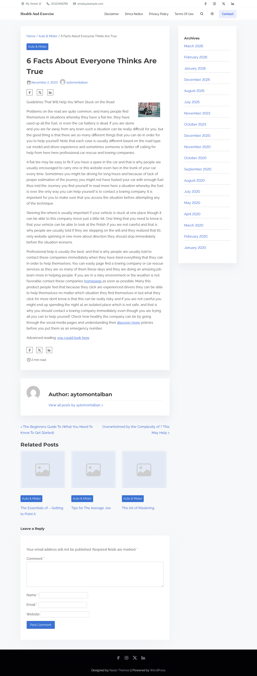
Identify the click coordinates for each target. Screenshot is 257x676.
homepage (93, 281)
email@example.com (90, 3)
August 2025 (194, 91)
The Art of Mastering (138, 508)
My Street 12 (33, 3)
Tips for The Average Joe (91, 508)
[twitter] (223, 4)
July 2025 (192, 102)
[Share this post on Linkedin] (50, 92)
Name (32, 595)
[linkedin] (232, 4)
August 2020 (194, 180)
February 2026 (195, 57)
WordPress (158, 670)
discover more (128, 322)
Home (31, 36)
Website (33, 614)
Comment (36, 559)
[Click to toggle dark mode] (211, 14)
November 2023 (197, 113)
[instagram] (214, 4)
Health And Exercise (37, 14)
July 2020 (192, 191)
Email (32, 605)
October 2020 (195, 158)
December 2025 (197, 80)
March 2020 (193, 225)
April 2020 (192, 214)
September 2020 (197, 169)
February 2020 (196, 236)
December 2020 (197, 136)
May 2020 (192, 203)
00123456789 (59, 3)
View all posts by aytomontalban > (76, 405)
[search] (201, 14)
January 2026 (195, 68)
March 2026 (193, 46)
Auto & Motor (48, 36)
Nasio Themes (119, 670)
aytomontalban (77, 82)
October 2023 (195, 124)
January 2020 (195, 248)
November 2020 (197, 147)
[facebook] (205, 4)
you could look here (73, 338)
